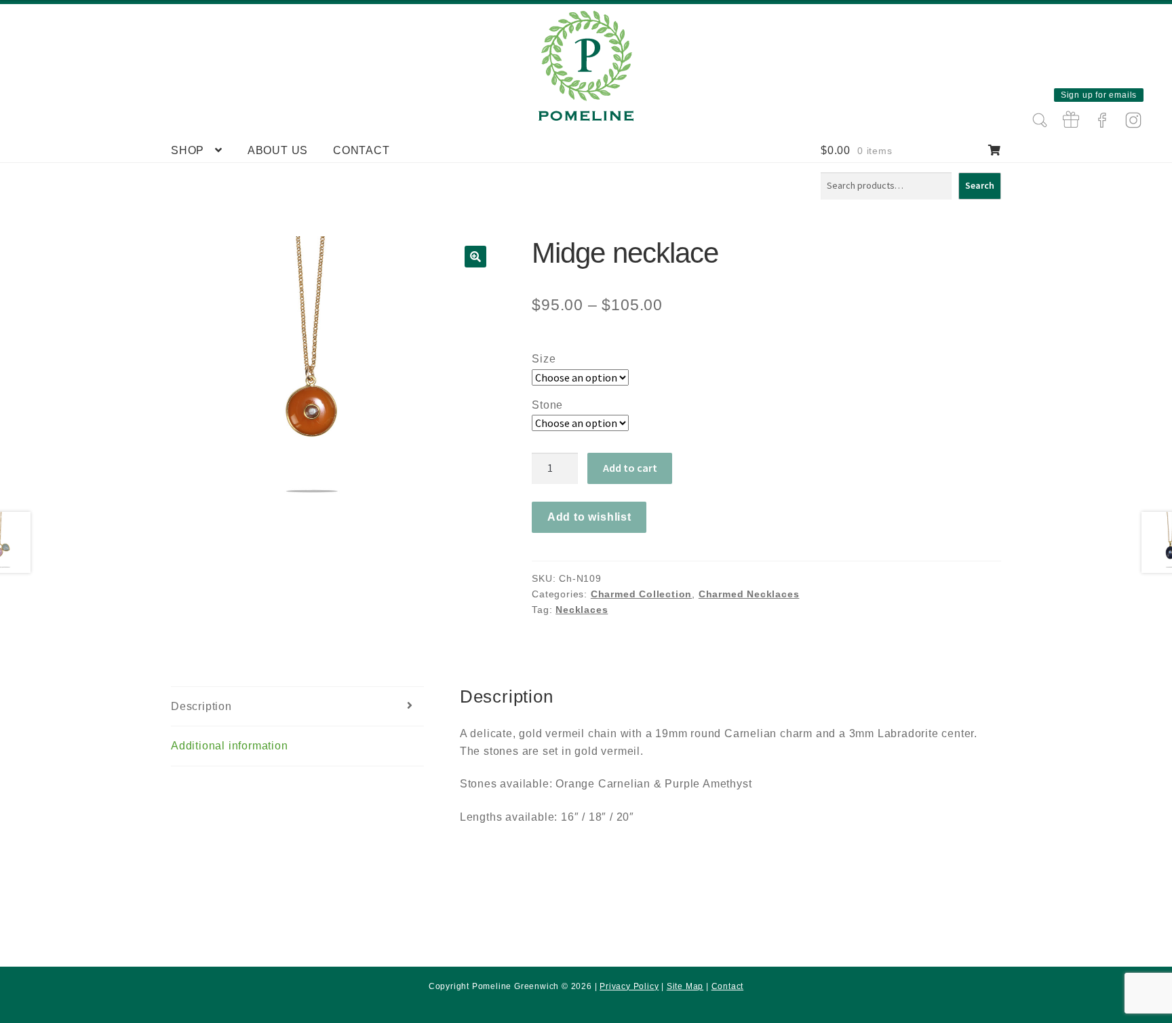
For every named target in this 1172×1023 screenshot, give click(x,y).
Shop (187, 150)
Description (201, 706)
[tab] (297, 707)
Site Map (685, 986)
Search (979, 185)
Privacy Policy (629, 986)
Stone (547, 405)
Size (543, 359)
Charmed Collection (641, 594)
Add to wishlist (589, 517)
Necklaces (581, 609)
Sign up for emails (1099, 95)
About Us (278, 150)
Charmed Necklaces (749, 594)
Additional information (229, 745)
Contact (361, 150)
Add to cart (630, 468)
